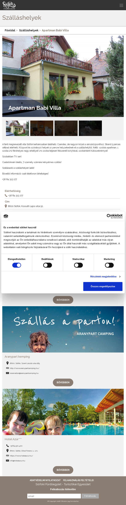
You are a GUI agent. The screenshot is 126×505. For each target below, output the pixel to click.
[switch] (47, 265)
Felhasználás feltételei (78, 480)
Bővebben (63, 299)
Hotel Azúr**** (13, 439)
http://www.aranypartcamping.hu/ (24, 368)
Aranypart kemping (17, 356)
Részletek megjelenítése (103, 276)
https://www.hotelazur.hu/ (21, 456)
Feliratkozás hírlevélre (63, 489)
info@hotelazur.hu (17, 461)
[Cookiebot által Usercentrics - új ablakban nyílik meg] (109, 216)
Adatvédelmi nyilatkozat (45, 480)
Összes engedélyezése (103, 286)
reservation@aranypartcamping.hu (24, 373)
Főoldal (10, 30)
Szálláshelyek (28, 30)
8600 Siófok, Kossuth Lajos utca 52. (25, 206)
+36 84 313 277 (15, 195)
